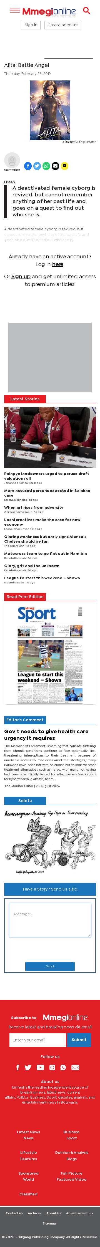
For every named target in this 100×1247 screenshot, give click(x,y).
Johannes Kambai (16, 483)
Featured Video (71, 1179)
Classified (28, 1194)
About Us (53, 1213)
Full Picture (71, 1173)
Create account (63, 25)
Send (50, 966)
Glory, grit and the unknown (31, 566)
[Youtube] (42, 1067)
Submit (79, 1040)
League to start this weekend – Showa (42, 578)
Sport (71, 1138)
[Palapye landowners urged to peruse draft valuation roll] (50, 437)
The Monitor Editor (19, 786)
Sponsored (28, 1173)
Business (71, 1132)
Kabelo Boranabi (15, 558)
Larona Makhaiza (16, 500)
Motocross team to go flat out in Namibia (45, 553)
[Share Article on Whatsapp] (46, 166)
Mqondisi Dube (14, 582)
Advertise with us (79, 1213)
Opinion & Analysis (71, 1152)
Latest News (28, 1132)
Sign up (21, 276)
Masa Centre (24, 55)
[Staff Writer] (12, 160)
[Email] (77, 1067)
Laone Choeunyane (18, 529)
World (28, 1179)
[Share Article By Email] (55, 166)
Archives (34, 1213)
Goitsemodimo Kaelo (18, 512)
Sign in (31, 25)
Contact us (14, 1213)
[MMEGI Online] (50, 12)
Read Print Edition (25, 597)
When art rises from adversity (33, 507)
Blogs (71, 1159)
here (57, 264)
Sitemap (49, 1223)
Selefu (25, 801)
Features (28, 1159)
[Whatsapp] (65, 1067)
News (29, 1138)
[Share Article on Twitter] (37, 166)
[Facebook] (19, 1067)
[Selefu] (50, 841)
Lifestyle (28, 1152)
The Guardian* (14, 546)
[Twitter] (30, 1067)
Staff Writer (12, 170)
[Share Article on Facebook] (28, 166)
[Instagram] (54, 1067)
